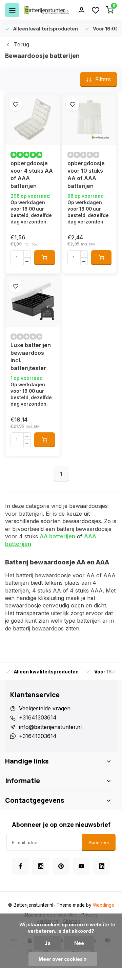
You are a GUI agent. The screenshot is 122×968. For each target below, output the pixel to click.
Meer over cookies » (63, 959)
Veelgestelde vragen (44, 708)
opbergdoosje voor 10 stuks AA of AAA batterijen (86, 174)
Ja (47, 943)
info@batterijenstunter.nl (50, 727)
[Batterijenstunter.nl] (46, 10)
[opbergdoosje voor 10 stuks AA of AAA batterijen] (89, 119)
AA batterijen (57, 536)
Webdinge (103, 905)
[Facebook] (20, 866)
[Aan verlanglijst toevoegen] (15, 104)
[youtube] (81, 866)
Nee (79, 943)
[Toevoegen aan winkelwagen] (44, 257)
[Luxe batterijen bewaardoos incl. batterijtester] (32, 301)
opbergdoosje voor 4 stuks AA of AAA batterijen (32, 174)
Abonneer (98, 842)
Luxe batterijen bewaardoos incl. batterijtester (31, 356)
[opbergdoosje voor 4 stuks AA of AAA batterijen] (32, 119)
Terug (21, 44)
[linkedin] (101, 866)
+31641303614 (38, 717)
